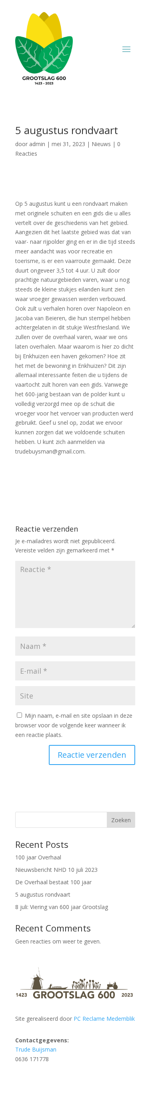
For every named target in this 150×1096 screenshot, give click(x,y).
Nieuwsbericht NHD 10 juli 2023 (56, 869)
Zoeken (121, 820)
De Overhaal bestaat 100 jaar (53, 882)
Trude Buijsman (35, 1049)
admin (37, 144)
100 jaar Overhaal (38, 857)
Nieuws (101, 144)
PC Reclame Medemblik (104, 1018)
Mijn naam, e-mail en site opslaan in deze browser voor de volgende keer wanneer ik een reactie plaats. (73, 725)
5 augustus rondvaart (42, 894)
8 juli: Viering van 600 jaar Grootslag (61, 907)
